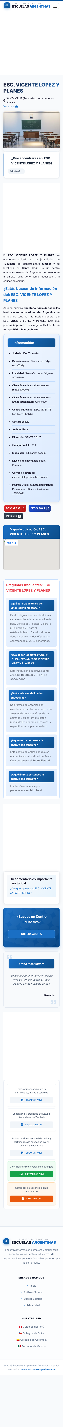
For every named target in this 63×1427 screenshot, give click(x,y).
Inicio (33, 1285)
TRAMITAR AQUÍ (34, 1100)
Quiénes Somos (33, 1292)
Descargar (13, 508)
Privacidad (33, 1305)
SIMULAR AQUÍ (33, 1198)
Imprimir (11, 516)
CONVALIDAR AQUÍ (34, 1174)
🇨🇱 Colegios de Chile (31, 1333)
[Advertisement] (31, 43)
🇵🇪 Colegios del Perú (31, 1326)
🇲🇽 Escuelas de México (32, 1346)
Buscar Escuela (33, 1298)
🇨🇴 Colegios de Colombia (31, 1339)
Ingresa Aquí (29, 934)
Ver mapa (9, 106)
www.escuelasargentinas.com (38, 1369)
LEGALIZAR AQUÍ (33, 1124)
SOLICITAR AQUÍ (34, 1153)
